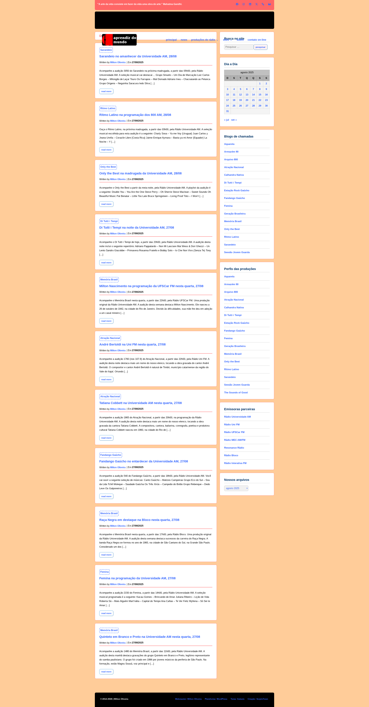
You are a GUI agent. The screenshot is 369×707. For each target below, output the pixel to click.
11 (234, 94)
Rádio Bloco (231, 455)
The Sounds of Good (236, 392)
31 (227, 111)
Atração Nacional (110, 338)
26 (240, 105)
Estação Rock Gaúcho (236, 190)
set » (234, 119)
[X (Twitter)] (256, 4)
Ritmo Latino (107, 108)
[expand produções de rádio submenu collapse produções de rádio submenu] (217, 40)
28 (253, 105)
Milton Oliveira (118, 120)
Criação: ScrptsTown (258, 699)
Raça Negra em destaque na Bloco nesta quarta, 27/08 (139, 520)
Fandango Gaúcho (110, 455)
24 (227, 105)
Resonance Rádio (234, 447)
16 (266, 94)
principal (171, 39)
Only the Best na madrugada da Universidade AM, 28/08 (140, 173)
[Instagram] (243, 4)
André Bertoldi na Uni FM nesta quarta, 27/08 (132, 344)
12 (240, 94)
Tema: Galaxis (237, 699)
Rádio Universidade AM (237, 416)
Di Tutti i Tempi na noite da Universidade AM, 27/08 (136, 227)
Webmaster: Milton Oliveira (188, 699)
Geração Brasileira (234, 213)
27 (247, 105)
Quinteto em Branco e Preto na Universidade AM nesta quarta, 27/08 (149, 637)
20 (247, 100)
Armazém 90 (231, 151)
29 (260, 105)
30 (266, 105)
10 (227, 94)
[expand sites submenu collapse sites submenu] (231, 40)
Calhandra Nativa (234, 175)
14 (253, 94)
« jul (226, 119)
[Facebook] (237, 4)
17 (227, 100)
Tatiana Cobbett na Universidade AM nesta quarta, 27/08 (140, 403)
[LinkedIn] (250, 4)
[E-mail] (269, 4)
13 (247, 94)
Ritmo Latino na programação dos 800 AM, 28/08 (135, 115)
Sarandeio (230, 244)
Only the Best (108, 166)
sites (226, 39)
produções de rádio (203, 39)
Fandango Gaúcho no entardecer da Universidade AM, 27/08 (143, 461)
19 (240, 100)
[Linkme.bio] (262, 4)
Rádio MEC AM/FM (234, 440)
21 (253, 100)
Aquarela (229, 144)
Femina (104, 572)
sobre (240, 39)
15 (260, 94)
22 (260, 100)
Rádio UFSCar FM (234, 432)
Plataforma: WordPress (216, 699)
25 (234, 105)
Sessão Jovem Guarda (237, 252)
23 (266, 100)
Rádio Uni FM (232, 424)
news (184, 39)
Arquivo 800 (231, 159)
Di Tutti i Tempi (109, 221)
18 (234, 100)
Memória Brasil (109, 279)
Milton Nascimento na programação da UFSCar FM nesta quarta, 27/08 (151, 286)
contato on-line (257, 39)
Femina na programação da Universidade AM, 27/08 (137, 578)
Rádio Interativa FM (235, 463)
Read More (107, 91)
